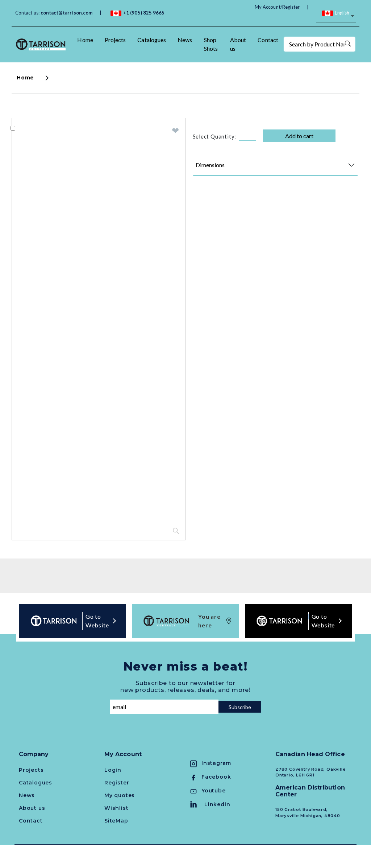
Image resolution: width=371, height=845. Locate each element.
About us (238, 44)
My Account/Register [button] (277, 7)
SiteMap (116, 820)
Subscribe (240, 707)
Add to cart (299, 135)
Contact (268, 39)
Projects (115, 39)
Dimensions (210, 164)
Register (116, 782)
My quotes (119, 795)
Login (112, 770)
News (185, 39)
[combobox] (336, 16)
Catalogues (151, 39)
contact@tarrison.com (66, 13)
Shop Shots (211, 44)
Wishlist (116, 808)
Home (85, 39)
